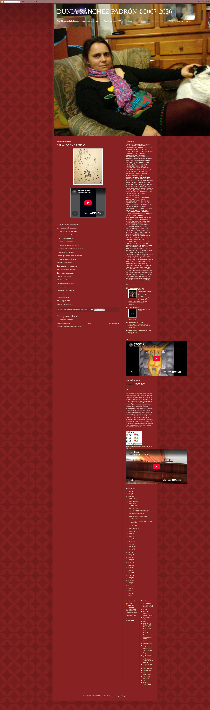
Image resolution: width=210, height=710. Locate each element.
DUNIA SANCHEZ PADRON (131, 605)
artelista (145, 621)
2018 (129, 565)
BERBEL (145, 632)
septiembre (132, 528)
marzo (131, 544)
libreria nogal (147, 670)
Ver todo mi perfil (131, 615)
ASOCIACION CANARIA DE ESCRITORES (147, 625)
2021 (129, 557)
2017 (129, 567)
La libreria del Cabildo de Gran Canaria (148, 660)
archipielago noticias (146, 618)
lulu (144, 680)
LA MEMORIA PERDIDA (135, 322)
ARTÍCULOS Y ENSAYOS (136, 288)
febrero (131, 546)
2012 (129, 580)
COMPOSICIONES (133, 307)
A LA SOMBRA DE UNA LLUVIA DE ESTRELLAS (148, 605)
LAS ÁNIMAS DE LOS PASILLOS (139, 511)
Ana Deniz (146, 611)
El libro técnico (147, 643)
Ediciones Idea (147, 641)
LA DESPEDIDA (134, 506)
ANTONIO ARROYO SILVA (147, 614)
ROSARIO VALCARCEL (147, 683)
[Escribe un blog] (97, 310)
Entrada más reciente (63, 323)
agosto (131, 531)
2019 (129, 562)
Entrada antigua (114, 323)
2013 (129, 578)
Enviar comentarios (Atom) (73, 326)
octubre (131, 503)
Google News (147, 653)
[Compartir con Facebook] (101, 310)
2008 (129, 590)
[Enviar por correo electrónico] (95, 310)
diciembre (132, 498)
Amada (145, 609)
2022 (129, 555)
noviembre (132, 501)
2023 (129, 552)
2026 (129, 491)
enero (131, 549)
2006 (129, 596)
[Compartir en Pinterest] (103, 310)
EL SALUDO (132, 519)
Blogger (124, 696)
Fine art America (147, 651)
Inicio (89, 323)
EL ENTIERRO (133, 525)
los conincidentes (147, 673)
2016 (129, 570)
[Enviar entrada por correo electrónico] (91, 309)
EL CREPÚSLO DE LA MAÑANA (138, 516)
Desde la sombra (148, 635)
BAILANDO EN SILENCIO (136, 513)
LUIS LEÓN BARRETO (146, 677)
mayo (131, 539)
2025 (129, 494)
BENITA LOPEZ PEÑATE (147, 629)
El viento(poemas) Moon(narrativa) (147, 647)
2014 (129, 575)
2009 (129, 588)
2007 (129, 593)
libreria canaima (147, 668)
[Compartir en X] (99, 310)
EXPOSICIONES (132, 332)
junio (131, 536)
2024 (129, 496)
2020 (129, 560)
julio (130, 534)
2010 (129, 585)
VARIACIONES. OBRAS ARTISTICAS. (139, 330)
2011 (129, 583)
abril (130, 541)
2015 (129, 573)
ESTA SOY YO (133, 508)
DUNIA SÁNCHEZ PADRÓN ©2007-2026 (114, 11)
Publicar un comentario (66, 320)
